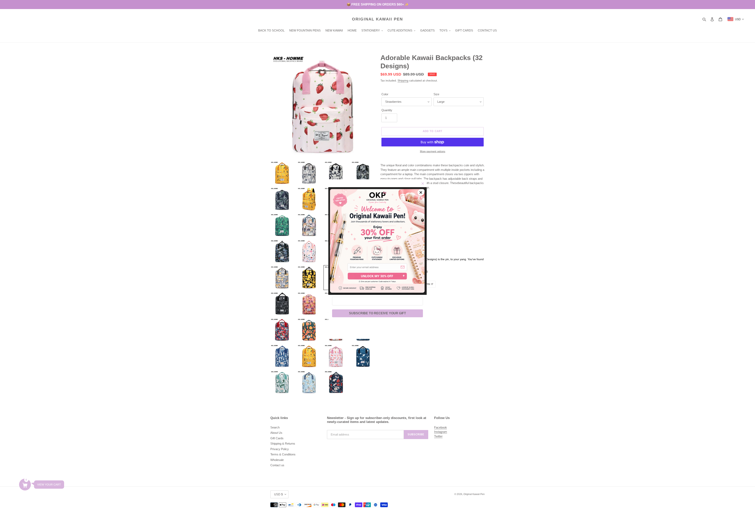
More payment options (432, 151)
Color (384, 94)
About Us (276, 432)
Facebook (440, 427)
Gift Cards (277, 438)
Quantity (386, 110)
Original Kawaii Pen (377, 19)
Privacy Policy (279, 449)
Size (436, 94)
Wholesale (277, 460)
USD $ (278, 494)
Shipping (403, 80)
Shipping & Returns (282, 443)
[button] (25, 484)
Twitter (438, 436)
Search (275, 427)
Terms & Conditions (283, 454)
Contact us (277, 465)
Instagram (440, 431)
